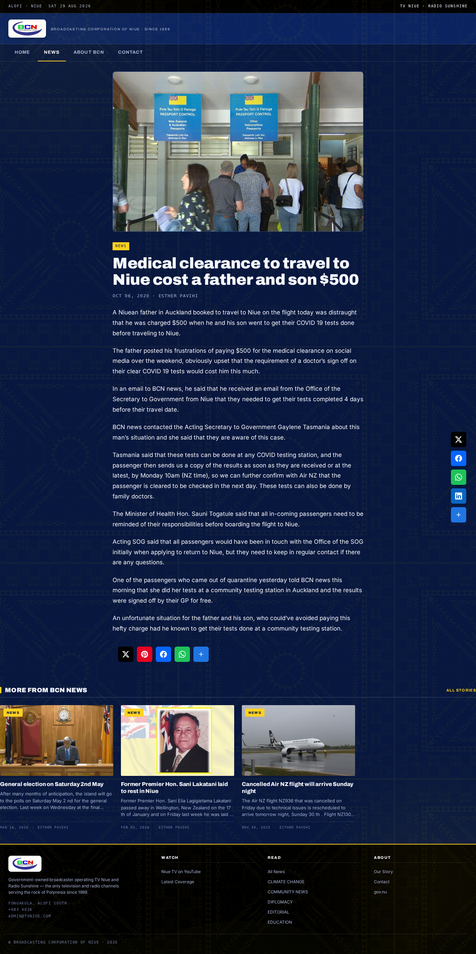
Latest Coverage (177, 881)
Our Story (383, 871)
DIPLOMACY (280, 902)
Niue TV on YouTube (181, 871)
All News (276, 871)
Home (22, 52)
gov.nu (380, 891)
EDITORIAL (278, 912)
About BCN (89, 52)
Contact (130, 52)
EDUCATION (280, 922)
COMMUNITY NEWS (288, 891)
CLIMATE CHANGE (286, 881)
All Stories (461, 690)
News (52, 52)
